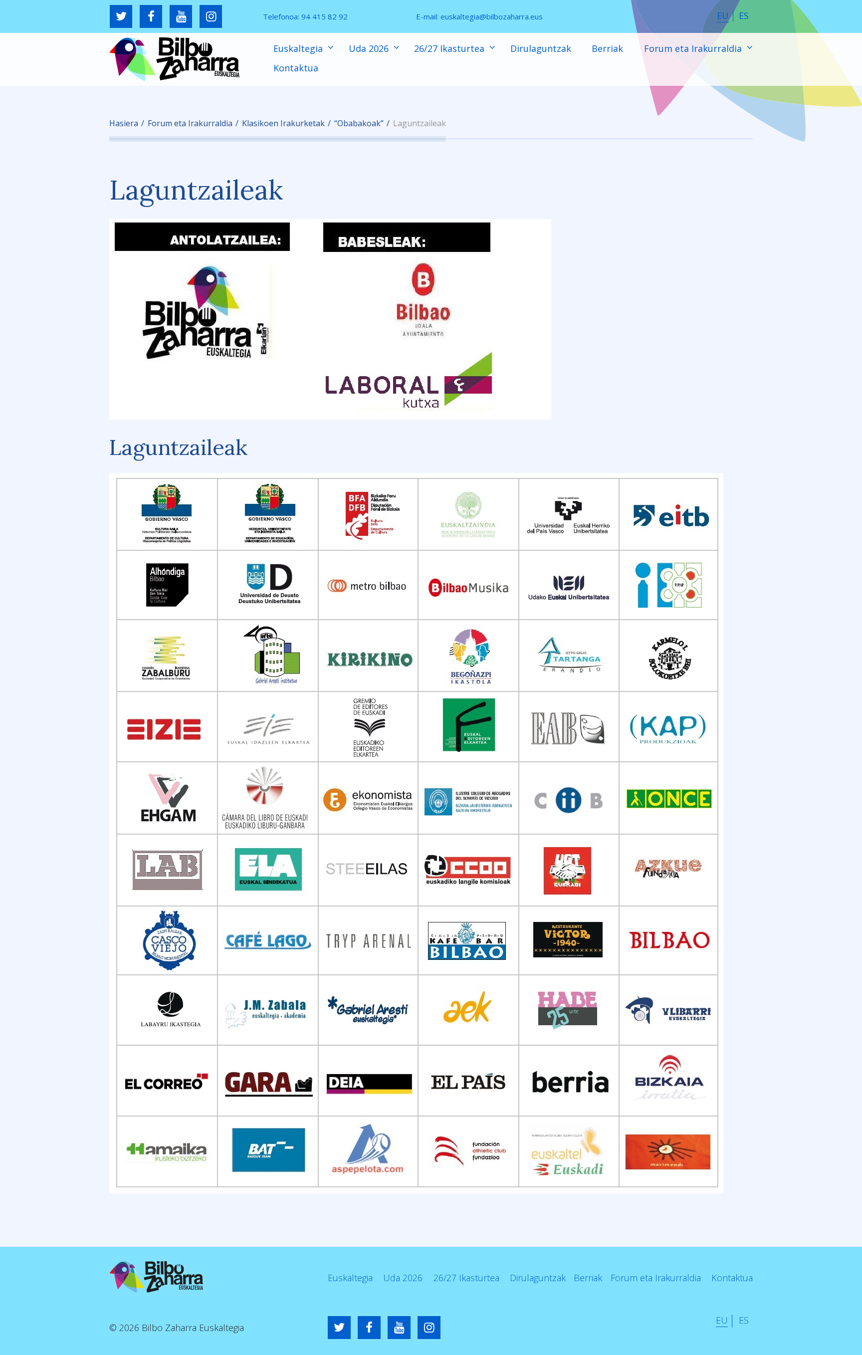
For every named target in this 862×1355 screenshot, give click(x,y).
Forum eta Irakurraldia (694, 48)
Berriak (607, 48)
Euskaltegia (299, 48)
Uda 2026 (370, 48)
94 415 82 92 (324, 16)
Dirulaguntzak (540, 48)
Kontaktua (295, 68)
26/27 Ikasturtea (450, 48)
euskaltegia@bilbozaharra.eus (491, 16)
